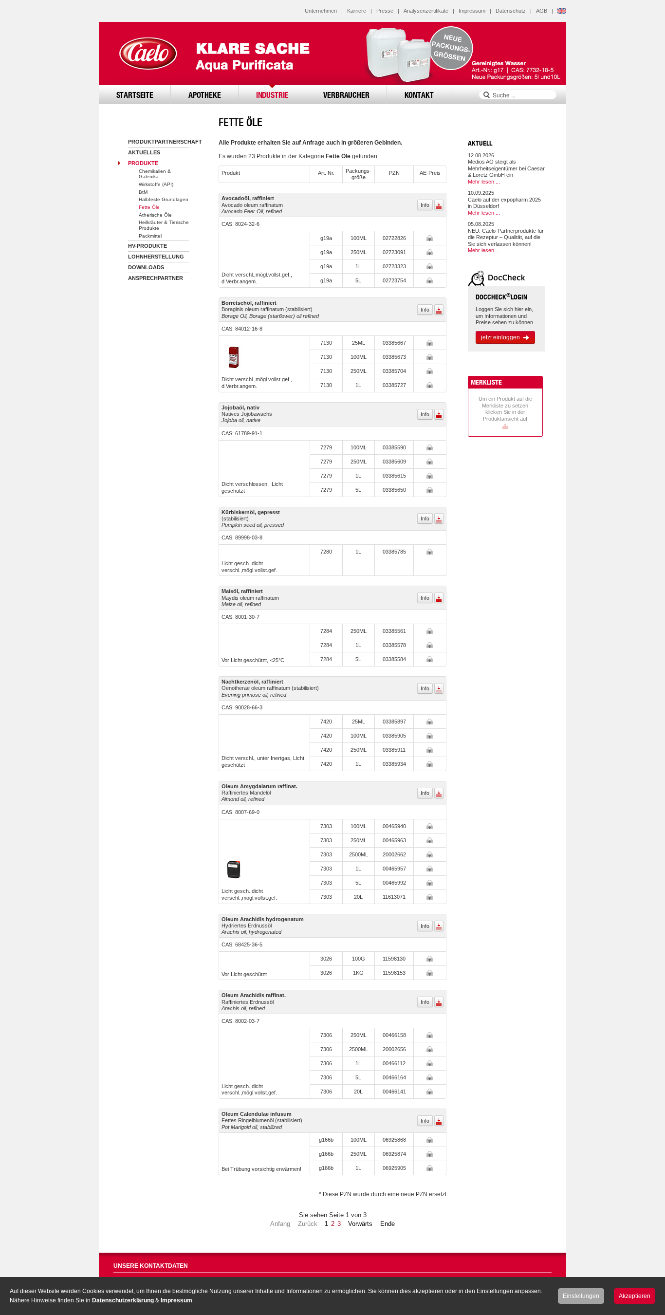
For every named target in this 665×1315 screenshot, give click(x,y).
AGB (541, 11)
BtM (143, 192)
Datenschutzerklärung (123, 1300)
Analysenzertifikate (426, 11)
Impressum (472, 11)
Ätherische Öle (155, 215)
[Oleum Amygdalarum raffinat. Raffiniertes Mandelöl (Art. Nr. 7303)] (234, 868)
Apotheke (204, 95)
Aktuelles (144, 152)
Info (425, 204)
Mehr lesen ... (484, 182)
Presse (384, 11)
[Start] (147, 53)
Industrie (272, 95)
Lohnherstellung (156, 256)
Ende (387, 1223)
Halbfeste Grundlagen (163, 199)
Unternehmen (321, 11)
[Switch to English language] (561, 11)
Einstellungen (581, 1296)
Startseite (134, 95)
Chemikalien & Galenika (155, 174)
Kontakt (419, 95)
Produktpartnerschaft (165, 142)
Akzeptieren (634, 1296)
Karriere (356, 11)
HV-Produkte (147, 246)
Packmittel (150, 236)
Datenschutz (511, 11)
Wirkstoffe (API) (156, 184)
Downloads (146, 267)
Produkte (143, 163)
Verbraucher (346, 95)
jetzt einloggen (500, 337)
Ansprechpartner (155, 278)
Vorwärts (360, 1223)
